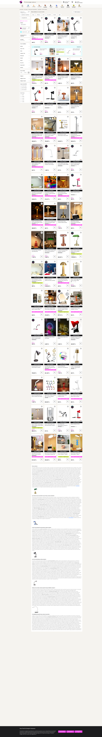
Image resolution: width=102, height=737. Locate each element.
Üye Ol (78, 2)
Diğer (60, 14)
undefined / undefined (25, 14)
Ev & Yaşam (26, 9)
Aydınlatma (39, 9)
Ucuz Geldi (49, 14)
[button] (36, 32)
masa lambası (71, 517)
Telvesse (38, 14)
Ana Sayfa (21, 9)
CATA (43, 14)
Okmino (54, 14)
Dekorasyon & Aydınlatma (33, 9)
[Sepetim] (72, 2)
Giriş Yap (80, 2)
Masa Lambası (44, 9)
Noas (33, 14)
